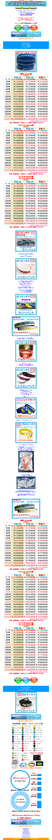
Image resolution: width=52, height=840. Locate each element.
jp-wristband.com (26, 828)
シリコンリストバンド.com (26, 836)
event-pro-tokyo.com (26, 837)
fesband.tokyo (26, 830)
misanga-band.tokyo (26, 832)
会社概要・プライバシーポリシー (26, 839)
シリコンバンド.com (26, 834)
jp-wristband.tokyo (26, 829)
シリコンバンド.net (26, 835)
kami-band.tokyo (26, 831)
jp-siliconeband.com (26, 833)
